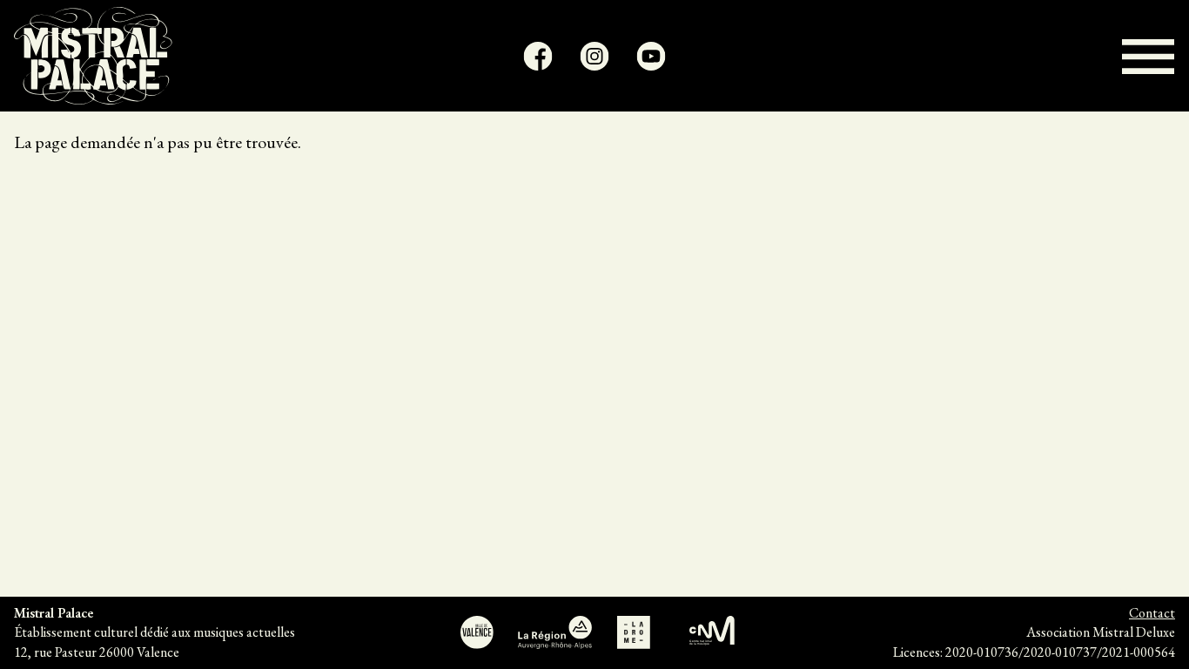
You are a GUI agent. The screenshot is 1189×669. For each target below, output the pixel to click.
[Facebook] (538, 56)
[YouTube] (651, 56)
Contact (1152, 613)
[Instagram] (595, 56)
